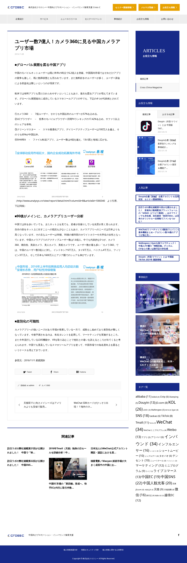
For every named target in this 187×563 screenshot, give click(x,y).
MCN (168, 410)
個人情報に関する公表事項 (112, 550)
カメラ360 (46, 385)
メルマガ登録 (147, 7)
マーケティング (150, 465)
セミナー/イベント (93, 19)
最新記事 (144, 78)
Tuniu (152, 423)
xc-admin (30, 385)
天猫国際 (169, 489)
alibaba (143, 396)
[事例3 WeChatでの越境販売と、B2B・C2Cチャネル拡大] (157, 373)
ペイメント (172, 461)
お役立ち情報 (169, 7)
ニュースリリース (69, 19)
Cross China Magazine (151, 87)
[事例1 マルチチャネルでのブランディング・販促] (157, 311)
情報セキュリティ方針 (90, 550)
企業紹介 (19, 19)
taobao (155, 416)
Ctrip (164, 396)
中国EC (150, 476)
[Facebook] (179, 535)
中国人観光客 (157, 482)
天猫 (158, 489)
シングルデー (152, 456)
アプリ (145, 437)
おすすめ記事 (168, 114)
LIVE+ (147, 410)
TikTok (167, 416)
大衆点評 (149, 490)
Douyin (146, 402)
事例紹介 (118, 19)
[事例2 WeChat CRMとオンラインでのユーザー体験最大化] (157, 342)
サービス (44, 19)
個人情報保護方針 (71, 550)
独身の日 (159, 496)
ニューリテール (158, 460)
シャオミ (154, 451)
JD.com (162, 402)
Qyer (175, 410)
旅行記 (150, 495)
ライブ (149, 471)
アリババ (157, 437)
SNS (142, 415)
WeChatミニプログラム (155, 430)
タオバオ (165, 455)
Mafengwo (158, 409)
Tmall (142, 422)
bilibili (156, 397)
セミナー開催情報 (123, 7)
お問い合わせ (167, 19)
